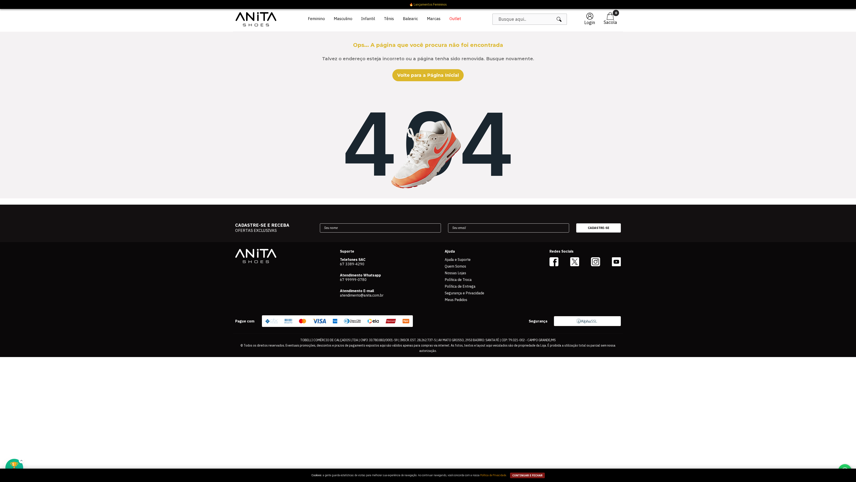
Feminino (316, 18)
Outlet (455, 18)
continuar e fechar (527, 475)
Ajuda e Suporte (458, 259)
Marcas (433, 18)
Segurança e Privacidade (464, 293)
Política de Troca (458, 279)
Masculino (343, 18)
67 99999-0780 (353, 279)
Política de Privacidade (493, 475)
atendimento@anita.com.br (361, 295)
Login (589, 22)
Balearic (410, 18)
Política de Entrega (460, 286)
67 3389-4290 (352, 264)
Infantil (368, 18)
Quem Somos (455, 266)
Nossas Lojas (455, 273)
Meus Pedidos (456, 299)
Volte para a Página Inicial (428, 75)
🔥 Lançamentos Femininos (428, 4)
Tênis (389, 18)
